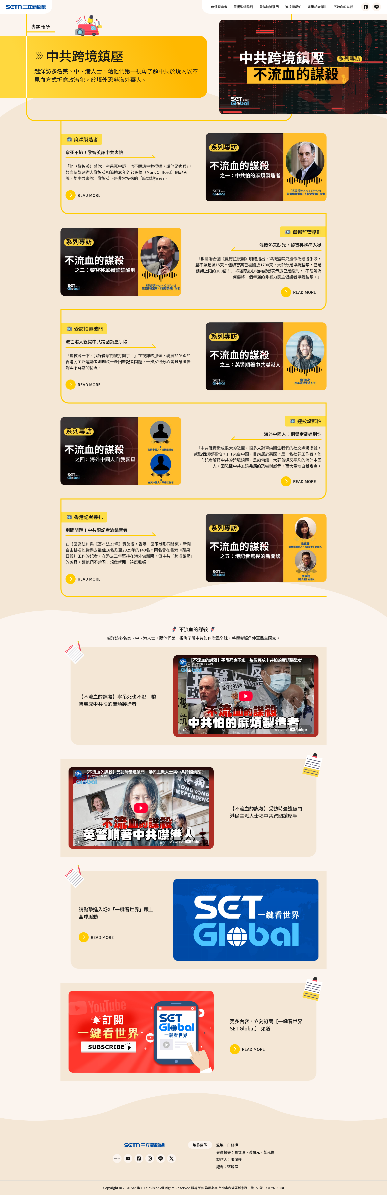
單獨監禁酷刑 (243, 6)
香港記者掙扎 (317, 6)
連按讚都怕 (293, 6)
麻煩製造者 (219, 6)
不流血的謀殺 (343, 6)
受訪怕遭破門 (269, 6)
